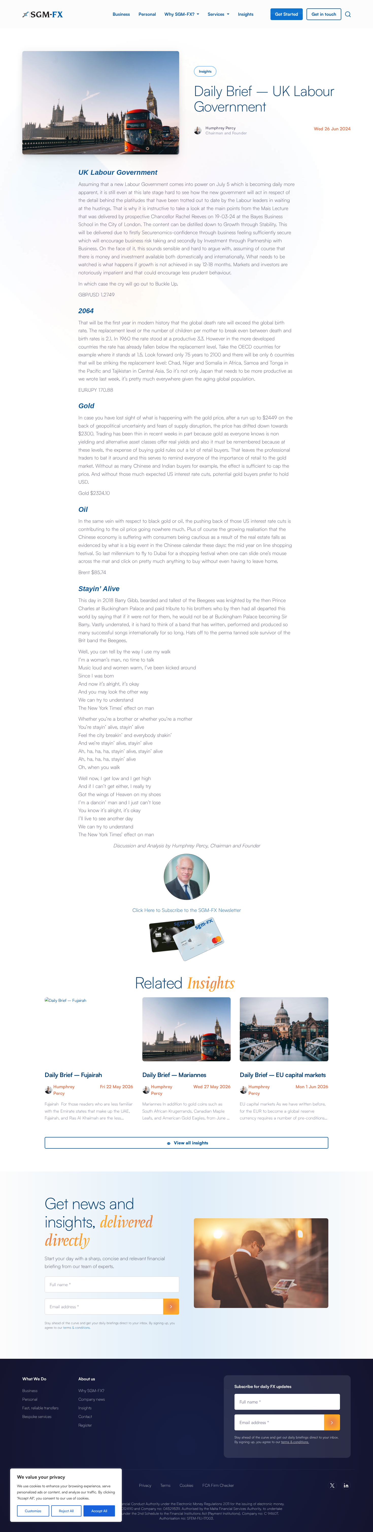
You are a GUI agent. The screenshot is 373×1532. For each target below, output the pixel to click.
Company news (91, 1399)
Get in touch (324, 14)
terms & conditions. (76, 1327)
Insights (245, 14)
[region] (66, 1495)
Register (85, 1425)
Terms (165, 1485)
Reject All (66, 1511)
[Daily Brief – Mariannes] (186, 1029)
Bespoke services (37, 1416)
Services (217, 14)
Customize (33, 1511)
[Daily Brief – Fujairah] (89, 1029)
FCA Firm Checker (218, 1485)
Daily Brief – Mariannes (174, 1075)
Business (121, 14)
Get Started (286, 14)
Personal (147, 14)
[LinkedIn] (346, 1485)
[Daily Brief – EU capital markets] (284, 1029)
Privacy (145, 1485)
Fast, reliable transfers (40, 1407)
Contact (85, 1416)
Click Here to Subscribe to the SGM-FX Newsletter (186, 910)
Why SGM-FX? (180, 14)
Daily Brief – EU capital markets (283, 1075)
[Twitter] (332, 1485)
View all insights (190, 1142)
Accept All (99, 1511)
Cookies (186, 1485)
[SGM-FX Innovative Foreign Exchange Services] (42, 14)
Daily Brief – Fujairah (74, 1075)
